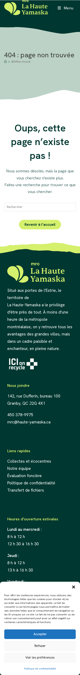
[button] (73, 587)
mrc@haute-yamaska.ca (29, 422)
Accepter (40, 634)
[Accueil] (5, 61)
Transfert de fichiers (25, 490)
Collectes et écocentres (29, 461)
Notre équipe (19, 468)
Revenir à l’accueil (40, 224)
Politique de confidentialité (40, 668)
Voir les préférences (40, 657)
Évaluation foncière (25, 475)
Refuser (40, 646)
